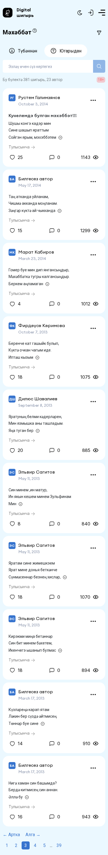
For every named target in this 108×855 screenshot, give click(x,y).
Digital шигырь (25, 12)
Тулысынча (20, 147)
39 (58, 845)
